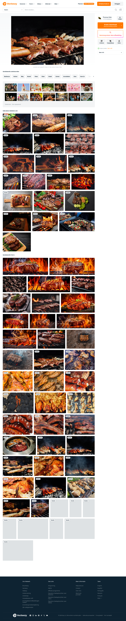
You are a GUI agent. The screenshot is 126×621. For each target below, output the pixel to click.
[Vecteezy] (10, 4)
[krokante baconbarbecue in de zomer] (17, 466)
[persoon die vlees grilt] (18, 164)
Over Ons (78, 591)
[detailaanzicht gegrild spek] (49, 425)
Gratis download (110, 25)
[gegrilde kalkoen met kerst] (18, 487)
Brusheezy (26, 585)
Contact (78, 588)
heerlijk (82, 76)
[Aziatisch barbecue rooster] (83, 182)
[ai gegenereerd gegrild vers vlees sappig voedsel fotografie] (83, 284)
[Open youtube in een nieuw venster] (47, 615)
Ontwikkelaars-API (28, 598)
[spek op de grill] (80, 425)
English (100, 585)
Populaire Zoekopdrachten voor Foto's (57, 598)
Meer (56, 4)
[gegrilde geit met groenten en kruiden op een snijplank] (58, 182)
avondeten (66, 76)
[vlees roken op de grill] (81, 123)
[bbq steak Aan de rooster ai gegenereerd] (40, 508)
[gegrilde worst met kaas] (17, 425)
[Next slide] (92, 76)
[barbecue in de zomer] (49, 144)
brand (29, 76)
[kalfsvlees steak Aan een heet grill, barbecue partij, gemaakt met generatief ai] (19, 339)
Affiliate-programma (54, 591)
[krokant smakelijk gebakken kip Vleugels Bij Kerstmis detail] (18, 381)
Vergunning (51, 585)
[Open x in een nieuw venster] (44, 615)
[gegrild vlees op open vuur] (12, 182)
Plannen (80, 4)
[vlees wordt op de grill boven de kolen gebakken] (14, 284)
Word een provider (78, 594)
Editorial (47, 4)
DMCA (50, 588)
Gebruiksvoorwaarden (88, 615)
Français (100, 596)
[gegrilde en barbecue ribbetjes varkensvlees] (17, 201)
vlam (43, 76)
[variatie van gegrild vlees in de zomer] (49, 360)
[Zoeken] (116, 10)
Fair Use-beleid (108, 615)
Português (100, 591)
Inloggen (117, 4)
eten (75, 76)
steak (50, 76)
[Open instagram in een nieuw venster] (33, 615)
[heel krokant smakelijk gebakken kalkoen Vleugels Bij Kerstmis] (49, 381)
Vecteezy (25, 588)
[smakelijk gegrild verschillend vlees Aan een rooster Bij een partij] (80, 360)
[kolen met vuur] (18, 403)
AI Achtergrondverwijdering (31, 605)
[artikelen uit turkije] (50, 403)
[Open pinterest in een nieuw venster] (38, 615)
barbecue (7, 76)
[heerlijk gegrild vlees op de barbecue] (33, 182)
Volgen (120, 19)
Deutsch (100, 593)
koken (15, 76)
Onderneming (27, 593)
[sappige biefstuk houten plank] (17, 221)
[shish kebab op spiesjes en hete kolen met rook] (80, 144)
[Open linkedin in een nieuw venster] (36, 615)
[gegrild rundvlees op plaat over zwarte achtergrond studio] (80, 201)
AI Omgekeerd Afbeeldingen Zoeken (31, 601)
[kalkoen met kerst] (49, 466)
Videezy (25, 591)
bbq (22, 76)
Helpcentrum (79, 585)
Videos (39, 4)
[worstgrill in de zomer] (18, 144)
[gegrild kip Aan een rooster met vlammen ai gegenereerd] (18, 550)
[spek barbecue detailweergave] (16, 508)
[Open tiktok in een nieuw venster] (41, 615)
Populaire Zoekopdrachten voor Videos (57, 602)
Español (100, 588)
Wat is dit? (109, 48)
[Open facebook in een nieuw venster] (30, 615)
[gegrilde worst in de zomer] (80, 381)
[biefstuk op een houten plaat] (17, 123)
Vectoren (22, 4)
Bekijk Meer (86, 97)
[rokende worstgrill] (81, 164)
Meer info (101, 52)
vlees (36, 76)
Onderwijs (25, 596)
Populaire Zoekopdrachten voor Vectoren (57, 594)
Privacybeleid (99, 615)
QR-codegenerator (28, 607)
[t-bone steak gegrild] (45, 221)
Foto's (31, 4)
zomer (57, 76)
